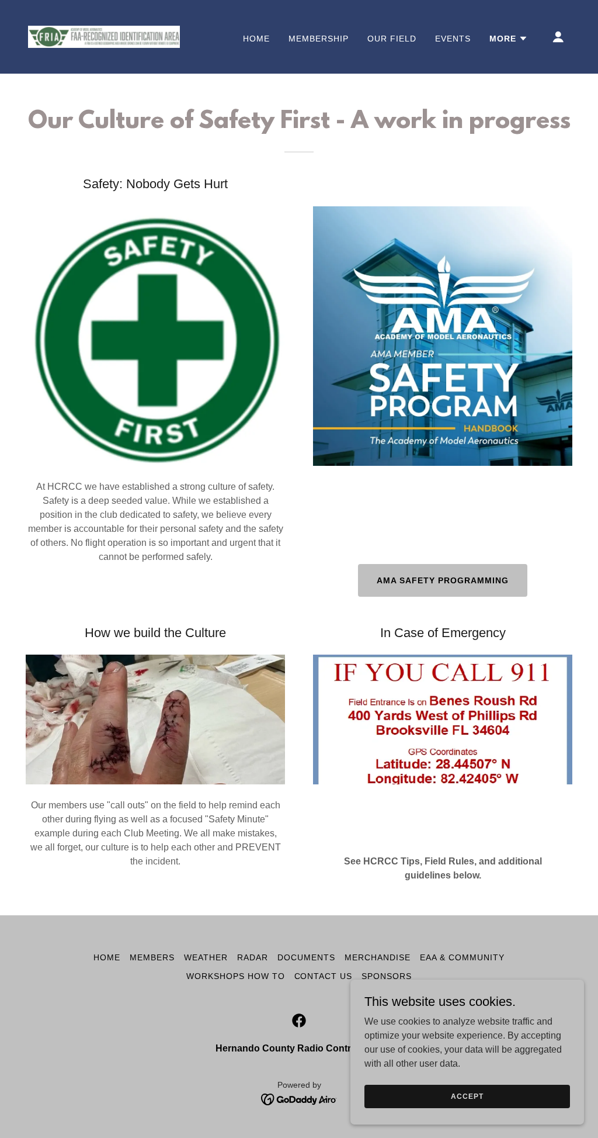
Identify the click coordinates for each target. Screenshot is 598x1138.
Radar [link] (252, 957)
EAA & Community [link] (462, 957)
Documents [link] (306, 957)
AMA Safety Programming (443, 580)
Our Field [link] (391, 38)
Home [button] (106, 957)
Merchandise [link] (378, 957)
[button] (508, 39)
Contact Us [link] (323, 976)
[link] (104, 36)
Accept (467, 1096)
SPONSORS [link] (386, 976)
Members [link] (152, 957)
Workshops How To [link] (235, 976)
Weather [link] (206, 957)
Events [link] (453, 38)
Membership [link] (318, 38)
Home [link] (256, 38)
